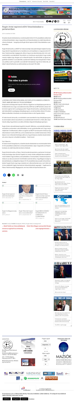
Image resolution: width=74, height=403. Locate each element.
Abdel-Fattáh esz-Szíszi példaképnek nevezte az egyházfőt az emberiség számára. (13, 228)
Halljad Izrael (48, 16)
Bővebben (31, 399)
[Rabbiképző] (22, 380)
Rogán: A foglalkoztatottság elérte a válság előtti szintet (26, 195)
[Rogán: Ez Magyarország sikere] (9, 206)
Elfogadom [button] (16, 399)
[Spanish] (65, 9)
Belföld (6, 16)
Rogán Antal (29, 223)
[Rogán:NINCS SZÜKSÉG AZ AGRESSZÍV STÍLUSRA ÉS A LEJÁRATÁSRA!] (43, 206)
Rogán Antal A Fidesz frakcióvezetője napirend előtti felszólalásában (43, 195)
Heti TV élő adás (38, 22)
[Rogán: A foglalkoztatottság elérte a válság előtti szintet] (26, 189)
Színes (31, 16)
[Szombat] (18, 380)
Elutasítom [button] (24, 399)
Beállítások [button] (7, 399)
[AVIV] (6, 375)
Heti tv (56, 88)
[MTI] (67, 375)
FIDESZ (24, 223)
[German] (68, 9)
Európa (9, 223)
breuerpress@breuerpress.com (11, 353)
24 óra (38, 16)
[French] (58, 12)
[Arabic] (65, 12)
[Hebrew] (62, 9)
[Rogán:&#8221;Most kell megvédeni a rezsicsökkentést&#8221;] (26, 206)
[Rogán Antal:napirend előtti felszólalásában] (9, 189)
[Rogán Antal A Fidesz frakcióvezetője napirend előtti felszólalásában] (43, 189)
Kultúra (23, 16)
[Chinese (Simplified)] (62, 12)
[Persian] (68, 12)
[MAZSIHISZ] (33, 375)
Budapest (18, 223)
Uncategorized (37, 223)
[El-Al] (16, 375)
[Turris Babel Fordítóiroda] (49, 375)
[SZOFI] (60, 375)
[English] (58, 9)
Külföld (14, 16)
